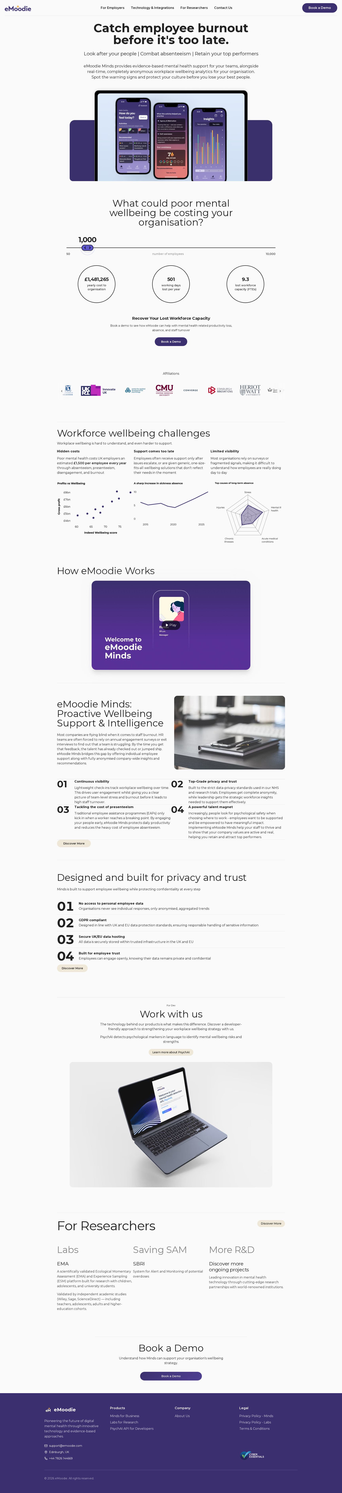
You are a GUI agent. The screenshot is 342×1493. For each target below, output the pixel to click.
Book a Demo (320, 8)
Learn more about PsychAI (171, 1052)
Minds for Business (124, 1416)
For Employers (112, 7)
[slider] (87, 248)
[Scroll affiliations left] (62, 391)
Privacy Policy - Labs (255, 1422)
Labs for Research (124, 1422)
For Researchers (194, 7)
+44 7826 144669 (61, 1458)
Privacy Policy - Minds (256, 1416)
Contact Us (223, 7)
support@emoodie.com (65, 1446)
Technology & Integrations (152, 7)
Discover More (74, 843)
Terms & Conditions (254, 1429)
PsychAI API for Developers (131, 1429)
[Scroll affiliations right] (280, 391)
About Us (182, 1416)
